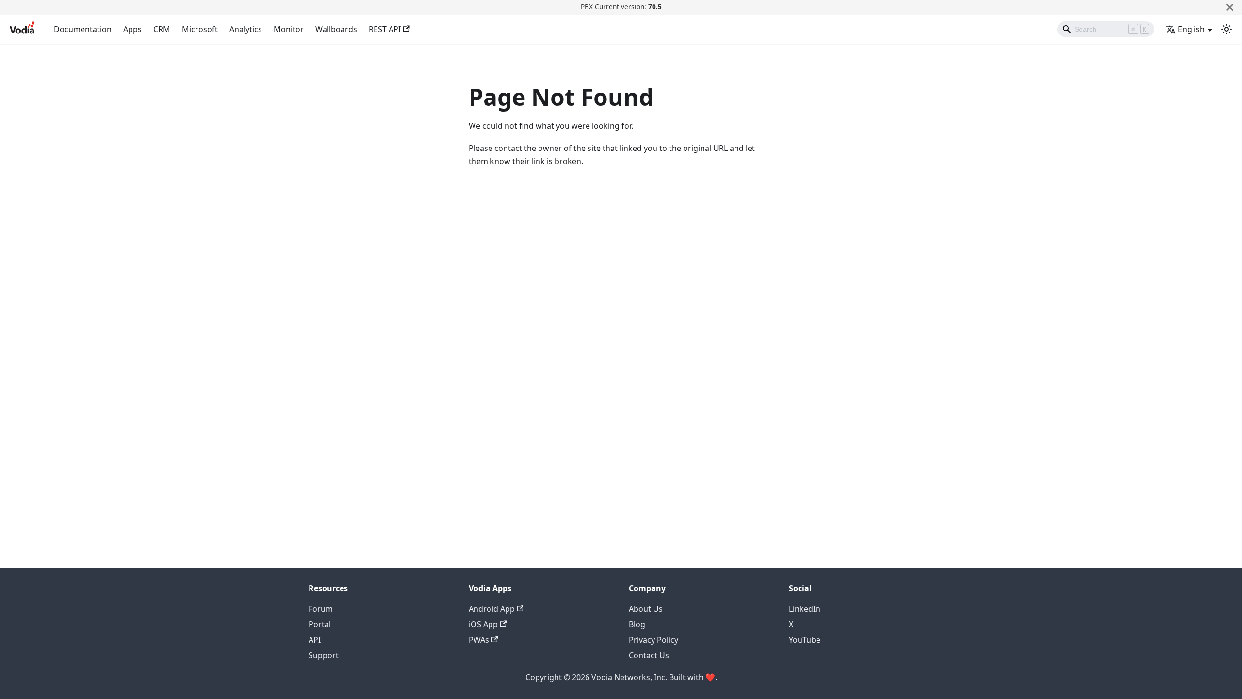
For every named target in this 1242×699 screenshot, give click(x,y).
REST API (385, 29)
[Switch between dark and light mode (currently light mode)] (1226, 29)
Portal (320, 624)
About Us (646, 608)
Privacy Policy (653, 639)
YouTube (804, 639)
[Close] (1230, 7)
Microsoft (200, 29)
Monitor (289, 29)
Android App (492, 608)
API (315, 639)
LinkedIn (804, 608)
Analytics (245, 29)
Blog (637, 624)
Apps (132, 29)
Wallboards (336, 29)
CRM (161, 29)
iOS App (483, 624)
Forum (321, 608)
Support (324, 655)
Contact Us (649, 655)
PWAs (479, 639)
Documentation (83, 29)
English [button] (1191, 29)
